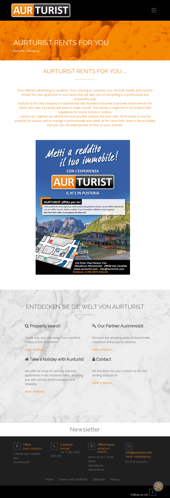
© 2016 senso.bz (136, 461)
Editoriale (99, 479)
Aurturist (19, 51)
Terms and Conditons (73, 479)
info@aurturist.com (138, 452)
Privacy (115, 479)
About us (34, 51)
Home (49, 479)
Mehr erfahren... (35, 350)
